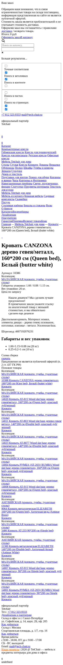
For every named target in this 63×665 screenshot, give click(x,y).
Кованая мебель (33, 196)
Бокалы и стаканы (34, 205)
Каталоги (7, 211)
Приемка (17, 221)
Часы (15, 180)
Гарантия (6, 221)
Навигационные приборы (16, 183)
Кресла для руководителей (40, 152)
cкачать (5, 358)
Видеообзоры (21, 211)
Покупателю (8, 217)
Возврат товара (32, 221)
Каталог (6, 145)
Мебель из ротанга (12, 196)
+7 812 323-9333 (11, 114)
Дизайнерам (8, 214)
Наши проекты (10, 649)
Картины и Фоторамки (33, 180)
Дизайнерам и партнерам (16, 615)
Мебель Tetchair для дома (16, 161)
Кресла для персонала (14, 155)
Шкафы (28, 167)
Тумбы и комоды (43, 167)
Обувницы (7, 167)
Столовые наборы (12, 205)
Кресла (23, 164)
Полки (19, 167)
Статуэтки (17, 186)
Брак (44, 221)
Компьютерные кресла (14, 149)
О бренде (6, 208)
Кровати (33, 164)
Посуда (5, 202)
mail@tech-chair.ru (31, 114)
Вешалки (54, 164)
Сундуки (16, 171)
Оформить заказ (10, 37)
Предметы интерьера (36, 186)
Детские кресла (37, 155)
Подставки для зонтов (14, 177)
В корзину (26, 37)
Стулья (14, 164)
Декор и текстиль (11, 174)
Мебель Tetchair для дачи (16, 192)
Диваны (43, 164)
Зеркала (6, 171)
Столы (5, 164)
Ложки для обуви (39, 177)
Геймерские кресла (12, 152)
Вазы (49, 205)
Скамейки (21, 199)
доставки (6, 31)
